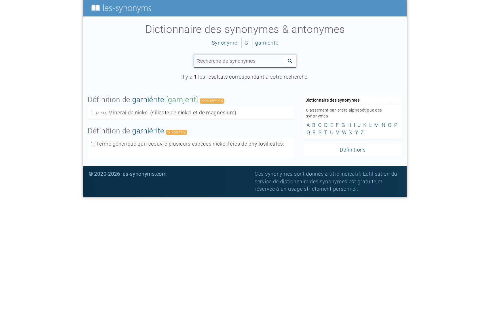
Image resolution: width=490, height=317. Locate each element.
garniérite (266, 43)
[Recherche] (290, 60)
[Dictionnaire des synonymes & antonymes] (120, 8)
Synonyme (224, 43)
